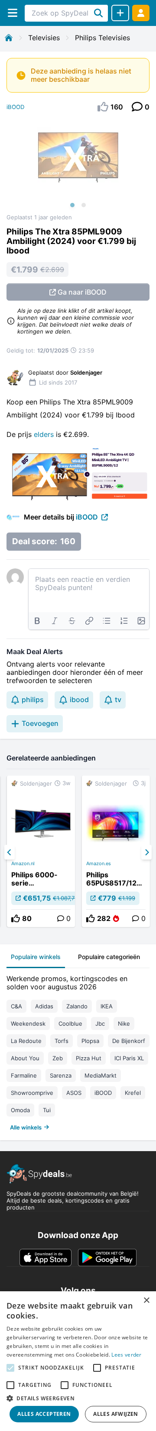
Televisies (44, 37)
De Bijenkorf (128, 1040)
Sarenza (61, 1075)
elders (45, 434)
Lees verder (126, 1354)
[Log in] (141, 13)
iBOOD (15, 107)
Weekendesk (28, 1023)
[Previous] (9, 852)
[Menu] (12, 12)
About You (25, 1058)
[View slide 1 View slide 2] (78, 166)
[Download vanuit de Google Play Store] (107, 1257)
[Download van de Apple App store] (46, 1257)
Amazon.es (98, 863)
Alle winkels (26, 1127)
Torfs (61, 1040)
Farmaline (24, 1075)
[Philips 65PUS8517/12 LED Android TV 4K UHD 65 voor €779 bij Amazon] (116, 851)
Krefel (133, 1092)
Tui (47, 1110)
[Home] (8, 37)
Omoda (20, 1110)
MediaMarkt (100, 1075)
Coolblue (70, 1023)
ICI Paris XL (129, 1058)
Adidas (44, 1006)
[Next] (146, 852)
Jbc (100, 1023)
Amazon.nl (23, 863)
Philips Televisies (102, 37)
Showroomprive (32, 1092)
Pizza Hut (88, 1058)
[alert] (78, 1361)
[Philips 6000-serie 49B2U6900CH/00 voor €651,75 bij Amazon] (41, 851)
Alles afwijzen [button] (115, 1414)
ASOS (73, 1092)
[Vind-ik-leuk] (15, 918)
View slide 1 (72, 205)
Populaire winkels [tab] (36, 956)
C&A (16, 1006)
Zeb (57, 1058)
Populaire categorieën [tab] (109, 956)
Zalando (77, 1006)
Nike (124, 1023)
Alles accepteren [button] (44, 1414)
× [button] (146, 1300)
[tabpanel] (78, 1051)
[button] (78, 1398)
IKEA (107, 1006)
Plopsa (90, 1040)
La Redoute (26, 1040)
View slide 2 (83, 205)
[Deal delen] (120, 13)
